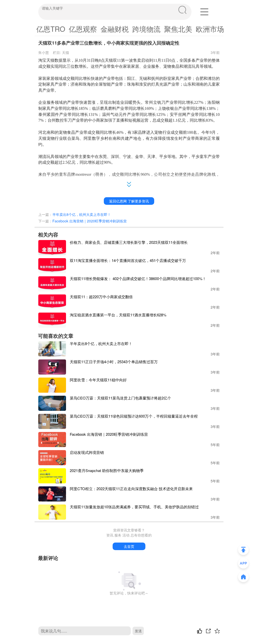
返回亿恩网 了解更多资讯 (129, 201)
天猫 (65, 52)
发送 (138, 630)
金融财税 (115, 29)
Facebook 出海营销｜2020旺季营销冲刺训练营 (89, 220)
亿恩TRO (50, 29)
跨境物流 (146, 29)
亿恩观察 (83, 29)
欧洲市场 (210, 29)
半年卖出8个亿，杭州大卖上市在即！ (81, 214)
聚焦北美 (178, 29)
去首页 (129, 546)
